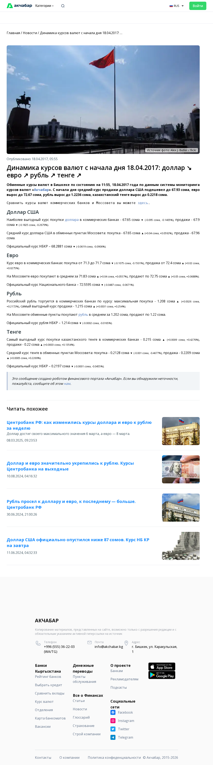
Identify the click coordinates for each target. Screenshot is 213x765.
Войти (198, 6)
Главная (13, 33)
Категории (43, 5)
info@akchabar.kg (109, 646)
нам (67, 383)
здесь (143, 203)
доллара (72, 219)
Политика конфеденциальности (114, 757)
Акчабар (41, 189)
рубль (83, 314)
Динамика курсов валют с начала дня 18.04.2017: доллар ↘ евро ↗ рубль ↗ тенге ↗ (107, 33)
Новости (30, 33)
